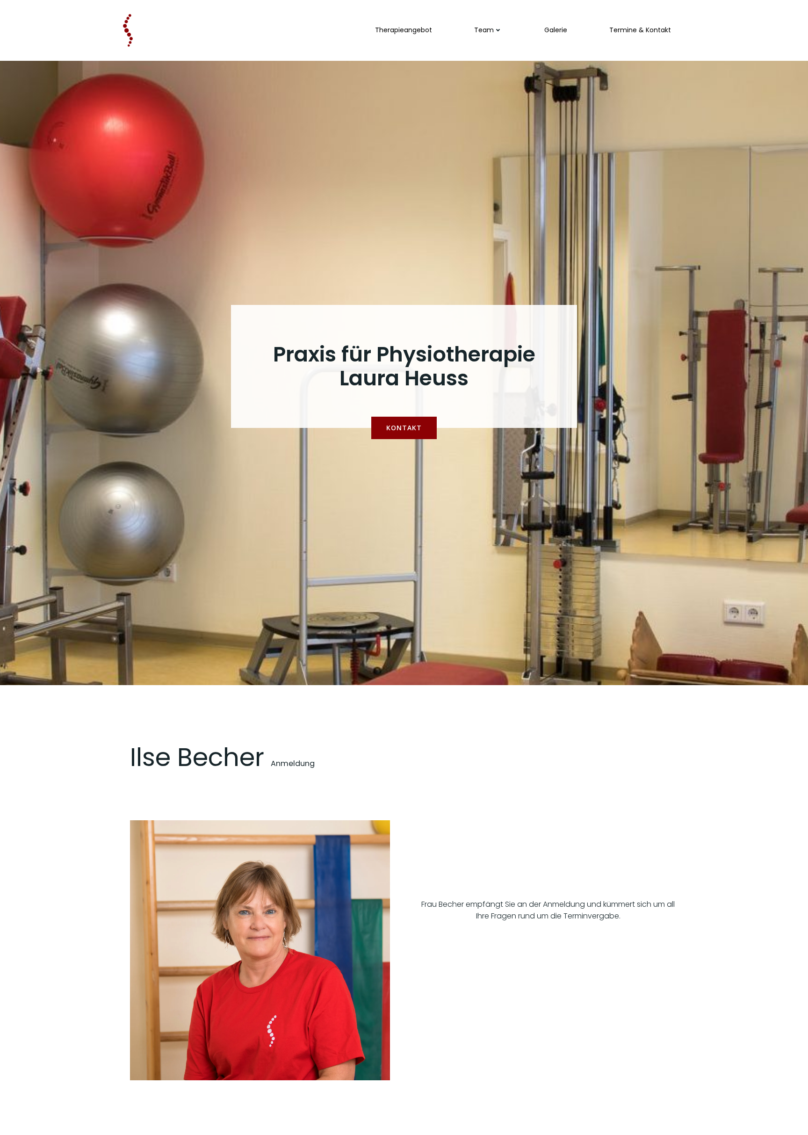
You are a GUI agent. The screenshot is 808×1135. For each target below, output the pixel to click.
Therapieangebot (403, 30)
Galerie (555, 30)
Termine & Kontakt (640, 30)
